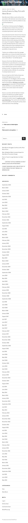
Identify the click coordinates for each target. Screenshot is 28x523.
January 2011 (5, 465)
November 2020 (6, 249)
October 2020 (5, 252)
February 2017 (5, 331)
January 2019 (5, 290)
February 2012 (5, 445)
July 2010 (4, 474)
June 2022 (4, 202)
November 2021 (6, 217)
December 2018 (6, 293)
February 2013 (5, 413)
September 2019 (6, 272)
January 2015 (5, 375)
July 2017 (4, 319)
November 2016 (6, 339)
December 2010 (6, 468)
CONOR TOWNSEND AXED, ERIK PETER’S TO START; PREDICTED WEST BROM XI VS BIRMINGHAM (13, 168)
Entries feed (5, 503)
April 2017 (4, 328)
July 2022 (4, 199)
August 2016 (5, 348)
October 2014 (5, 380)
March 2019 (5, 284)
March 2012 (5, 442)
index (13, 9)
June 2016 (4, 354)
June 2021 (4, 231)
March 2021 (5, 237)
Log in (3, 501)
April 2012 (4, 439)
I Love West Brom (12, 2)
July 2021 (4, 228)
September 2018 (6, 299)
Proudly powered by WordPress (9, 519)
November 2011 (6, 451)
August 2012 (5, 427)
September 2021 (6, 222)
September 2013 (6, 404)
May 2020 (4, 258)
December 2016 (6, 337)
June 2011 (4, 453)
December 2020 (6, 246)
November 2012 (6, 421)
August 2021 (5, 225)
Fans (5, 114)
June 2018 (4, 304)
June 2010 (4, 477)
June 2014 (4, 389)
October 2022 (5, 193)
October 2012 (5, 424)
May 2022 (4, 205)
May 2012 (4, 436)
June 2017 (4, 322)
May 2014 (4, 392)
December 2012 (6, 418)
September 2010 (6, 471)
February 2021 (5, 240)
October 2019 (5, 269)
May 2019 (4, 278)
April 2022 (4, 208)
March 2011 (5, 462)
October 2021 (5, 220)
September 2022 (6, 196)
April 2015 (4, 369)
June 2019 (4, 275)
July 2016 (4, 351)
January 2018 (5, 313)
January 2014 (5, 398)
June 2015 (4, 366)
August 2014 (5, 383)
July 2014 (4, 386)
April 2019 (4, 281)
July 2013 (4, 407)
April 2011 (4, 459)
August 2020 (5, 255)
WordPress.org (6, 509)
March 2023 (5, 187)
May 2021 (4, 234)
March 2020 (5, 261)
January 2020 (5, 263)
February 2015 (5, 372)
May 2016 (4, 357)
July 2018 (4, 301)
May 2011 (4, 456)
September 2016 (6, 345)
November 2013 (6, 401)
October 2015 (5, 363)
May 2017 (4, 325)
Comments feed (6, 506)
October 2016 (5, 342)
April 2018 (4, 307)
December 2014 (6, 377)
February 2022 (6, 214)
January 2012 (5, 448)
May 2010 (4, 480)
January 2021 (5, 243)
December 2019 (6, 266)
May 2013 (4, 410)
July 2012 (4, 430)
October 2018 (5, 296)
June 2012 (4, 433)
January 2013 (5, 415)
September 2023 (6, 185)
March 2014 (5, 395)
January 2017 (5, 334)
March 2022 (5, 211)
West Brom (5, 492)
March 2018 (5, 310)
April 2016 (4, 360)
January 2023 (5, 190)
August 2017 (5, 316)
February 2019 (5, 287)
